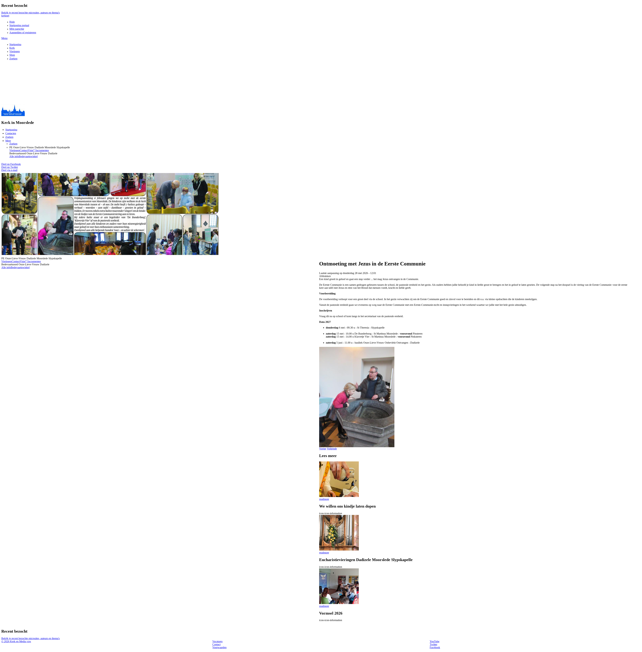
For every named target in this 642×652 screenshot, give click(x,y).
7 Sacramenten (41, 150)
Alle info (14, 156)
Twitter (433, 644)
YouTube (434, 641)
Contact (24, 150)
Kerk (12, 47)
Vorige (322, 448)
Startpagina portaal (19, 25)
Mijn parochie (16, 28)
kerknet (5, 15)
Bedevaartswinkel (28, 156)
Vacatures (217, 641)
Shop (12, 54)
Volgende (332, 448)
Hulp (12, 21)
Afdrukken (325, 276)
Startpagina (15, 44)
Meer (8, 140)
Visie (30, 150)
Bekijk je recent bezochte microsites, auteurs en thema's (30, 12)
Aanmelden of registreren (22, 32)
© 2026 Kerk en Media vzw (16, 641)
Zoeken (13, 58)
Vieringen (14, 51)
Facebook (435, 647)
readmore (324, 499)
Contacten (10, 133)
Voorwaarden (219, 647)
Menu (4, 38)
